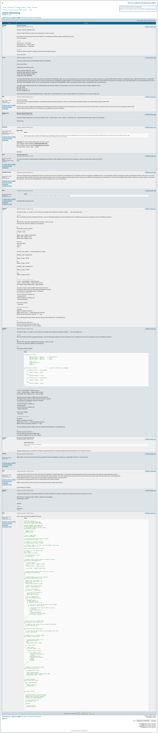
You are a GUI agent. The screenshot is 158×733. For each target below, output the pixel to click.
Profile (5, 9)
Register (35, 7)
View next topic (151, 20)
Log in (30, 9)
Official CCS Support (21, 7)
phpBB (76, 730)
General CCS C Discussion (34, 17)
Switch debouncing (11, 13)
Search (29, 7)
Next (10, 14)
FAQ (5, 7)
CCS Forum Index (22, 17)
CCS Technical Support (150, 8)
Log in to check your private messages (18, 9)
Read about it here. (21, 103)
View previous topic (141, 20)
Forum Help (11, 7)
